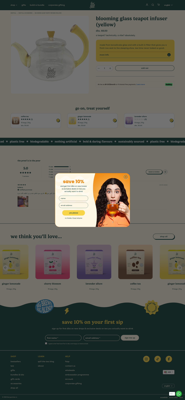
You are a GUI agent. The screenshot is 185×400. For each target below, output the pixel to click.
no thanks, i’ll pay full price (73, 218)
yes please (73, 213)
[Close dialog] (126, 177)
